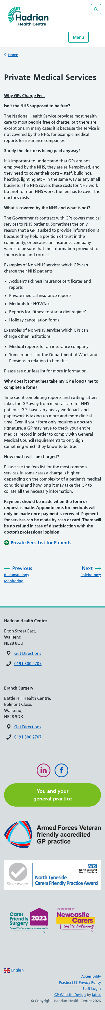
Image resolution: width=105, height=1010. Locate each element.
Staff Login (92, 988)
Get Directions (27, 653)
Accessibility (91, 976)
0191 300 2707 (28, 663)
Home (13, 55)
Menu (78, 37)
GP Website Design (70, 994)
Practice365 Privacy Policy (80, 982)
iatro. (96, 994)
